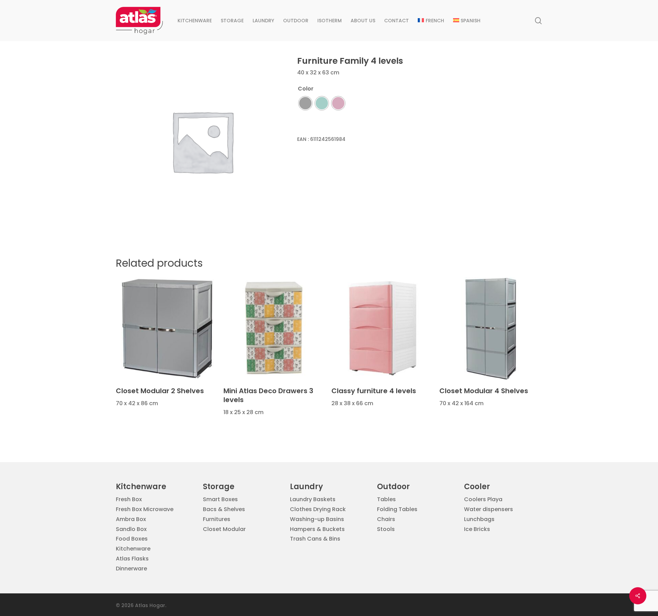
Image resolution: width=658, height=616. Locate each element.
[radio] (305, 103)
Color (306, 89)
